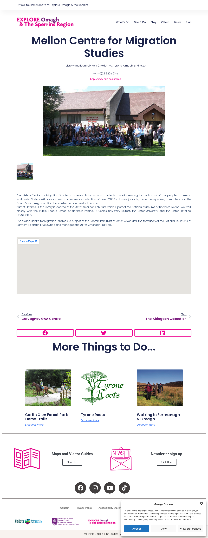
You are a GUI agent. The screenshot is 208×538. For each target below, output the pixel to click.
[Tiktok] (124, 488)
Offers (165, 22)
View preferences (190, 528)
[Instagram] (95, 488)
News (177, 22)
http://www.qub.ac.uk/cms (105, 79)
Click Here (72, 462)
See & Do (140, 22)
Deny (164, 528)
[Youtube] (109, 488)
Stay (153, 22)
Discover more (34, 424)
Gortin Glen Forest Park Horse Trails (46, 417)
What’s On (122, 22)
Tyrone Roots (93, 414)
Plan (188, 22)
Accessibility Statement (112, 507)
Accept (136, 528)
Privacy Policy (84, 507)
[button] (201, 504)
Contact (64, 507)
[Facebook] (80, 488)
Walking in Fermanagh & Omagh (158, 417)
